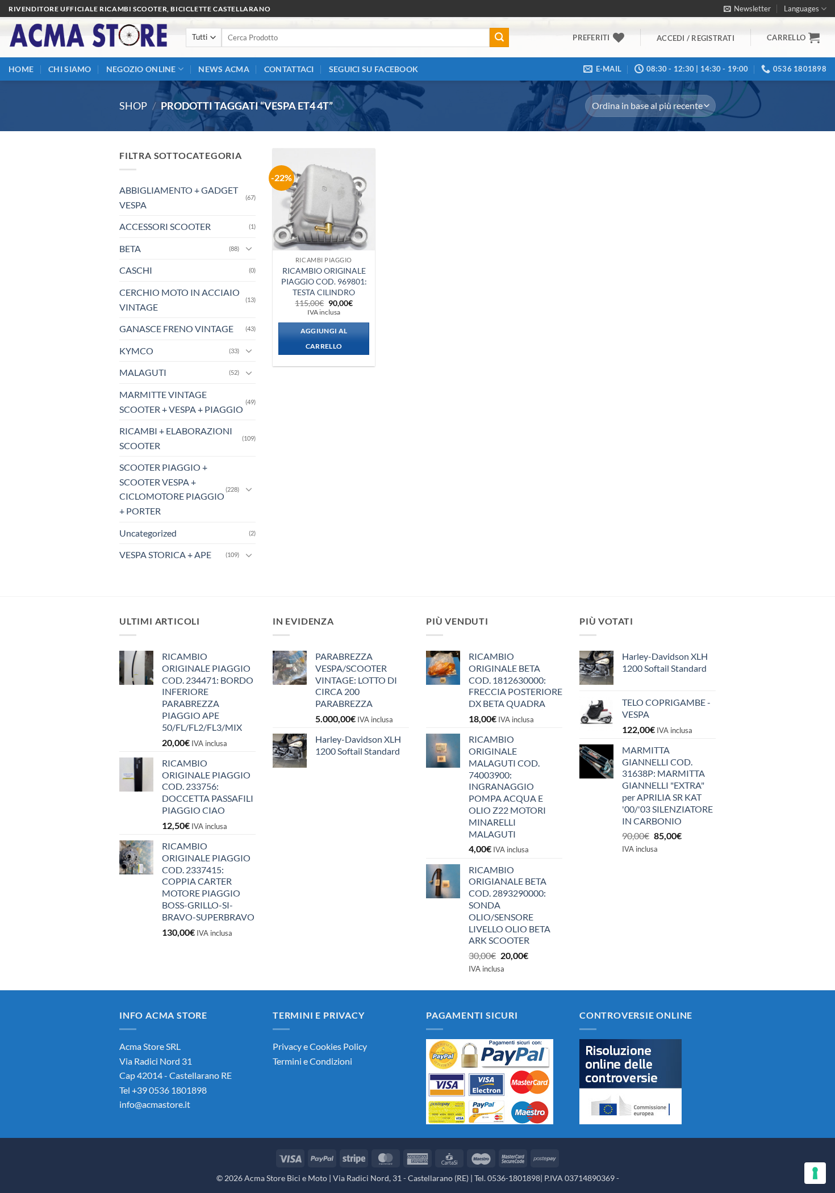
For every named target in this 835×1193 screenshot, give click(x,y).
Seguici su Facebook (373, 69)
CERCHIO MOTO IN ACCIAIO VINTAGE (179, 299)
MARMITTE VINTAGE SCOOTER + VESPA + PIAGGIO (181, 402)
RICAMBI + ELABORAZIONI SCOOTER (175, 438)
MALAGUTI (142, 372)
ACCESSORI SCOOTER (165, 226)
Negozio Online (141, 69)
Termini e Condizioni (312, 1061)
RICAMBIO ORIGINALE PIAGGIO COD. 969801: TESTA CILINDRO (324, 281)
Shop (133, 105)
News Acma (223, 69)
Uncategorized (148, 533)
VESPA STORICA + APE (165, 554)
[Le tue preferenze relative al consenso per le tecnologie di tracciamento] (815, 1173)
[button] (747, 8)
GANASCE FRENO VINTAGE (176, 328)
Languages (801, 8)
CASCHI (135, 270)
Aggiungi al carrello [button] (324, 338)
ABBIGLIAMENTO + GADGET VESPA (178, 197)
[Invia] (499, 37)
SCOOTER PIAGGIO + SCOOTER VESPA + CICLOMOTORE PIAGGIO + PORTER (171, 489)
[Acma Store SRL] (89, 37)
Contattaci (289, 69)
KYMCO (136, 350)
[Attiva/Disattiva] (249, 248)
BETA (130, 248)
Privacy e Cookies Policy (320, 1046)
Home (21, 69)
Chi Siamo (69, 69)
